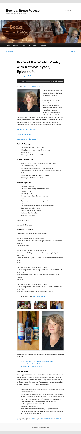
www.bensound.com (39, 296)
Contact (15, 45)
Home (8, 45)
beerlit (23, 420)
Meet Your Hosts (25, 45)
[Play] (19, 81)
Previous (9, 51)
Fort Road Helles (45, 418)
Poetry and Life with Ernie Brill (30, 364)
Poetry (32, 418)
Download (40, 87)
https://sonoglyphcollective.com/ (27, 139)
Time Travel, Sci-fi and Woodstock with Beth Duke (37, 361)
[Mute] (56, 81)
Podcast (43, 45)
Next (73, 51)
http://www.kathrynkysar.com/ (26, 129)
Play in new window (29, 87)
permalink (36, 420)
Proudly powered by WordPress (40, 427)
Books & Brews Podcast (23, 10)
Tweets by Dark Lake (24, 134)
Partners (35, 45)
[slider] (60, 81)
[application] (40, 81)
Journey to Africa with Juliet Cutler (31, 366)
